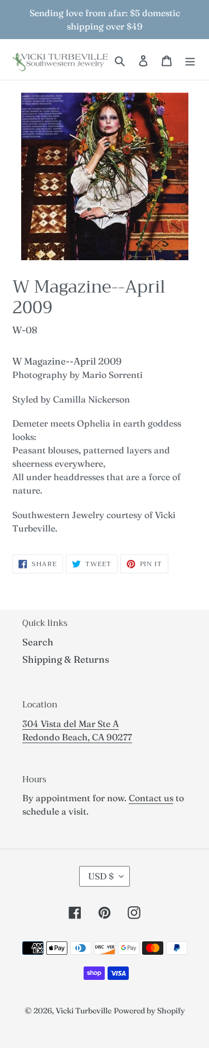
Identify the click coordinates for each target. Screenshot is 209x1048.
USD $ (101, 876)
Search (38, 642)
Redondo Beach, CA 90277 (77, 737)
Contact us (151, 797)
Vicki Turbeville (83, 1011)
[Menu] (190, 60)
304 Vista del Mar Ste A (70, 723)
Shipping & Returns (65, 659)
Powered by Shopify (149, 1011)
